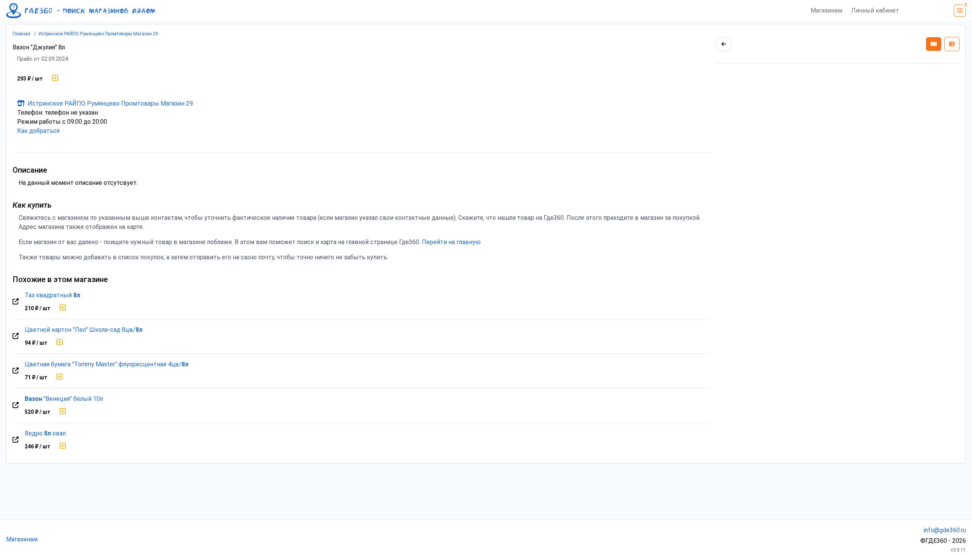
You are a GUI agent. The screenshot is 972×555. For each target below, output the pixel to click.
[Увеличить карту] (723, 44)
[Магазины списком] (951, 44)
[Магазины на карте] (933, 44)
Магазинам (826, 10)
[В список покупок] (55, 78)
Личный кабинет (875, 10)
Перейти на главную (451, 242)
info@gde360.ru (945, 530)
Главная (21, 33)
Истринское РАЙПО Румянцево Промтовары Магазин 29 (98, 33)
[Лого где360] (80, 10)
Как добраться (38, 130)
